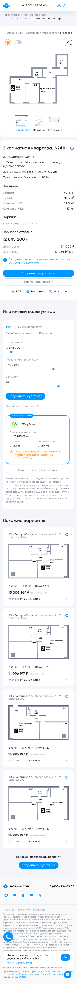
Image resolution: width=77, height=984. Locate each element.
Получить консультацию (39, 273)
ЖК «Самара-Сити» (18, 157)
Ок (65, 957)
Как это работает (19, 962)
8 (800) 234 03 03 (34, 5)
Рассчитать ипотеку (38, 281)
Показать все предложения (37, 470)
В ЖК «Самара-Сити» (18, 223)
